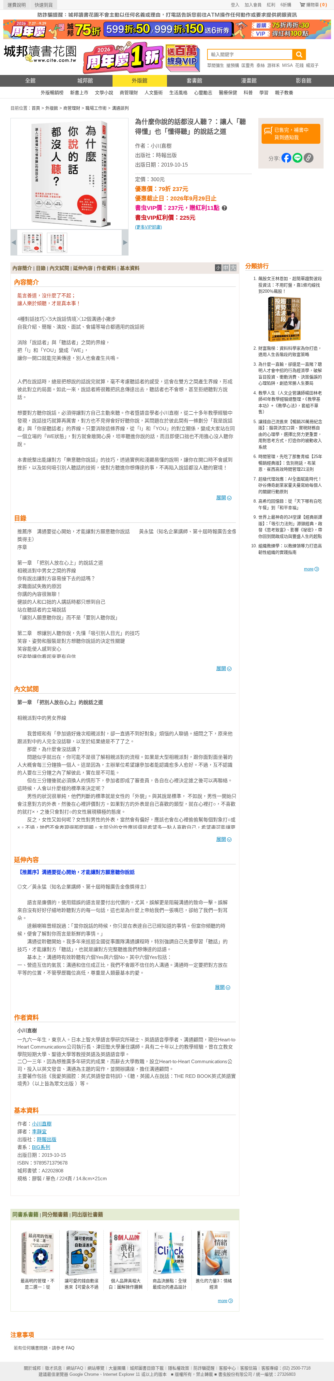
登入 (235, 4)
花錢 (299, 65)
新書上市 (79, 92)
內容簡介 (22, 268)
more (308, 568)
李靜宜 (39, 1131)
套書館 (194, 80)
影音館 (303, 80)
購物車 (316, 4)
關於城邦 (32, 1368)
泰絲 (260, 65)
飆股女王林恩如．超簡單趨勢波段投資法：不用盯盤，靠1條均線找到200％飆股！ (290, 285)
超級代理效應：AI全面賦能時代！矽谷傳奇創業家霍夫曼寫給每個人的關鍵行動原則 (290, 485)
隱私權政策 (178, 1368)
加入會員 (253, 4)
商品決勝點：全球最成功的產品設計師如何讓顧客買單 (170, 1287)
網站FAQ (74, 1368)
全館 (30, 80)
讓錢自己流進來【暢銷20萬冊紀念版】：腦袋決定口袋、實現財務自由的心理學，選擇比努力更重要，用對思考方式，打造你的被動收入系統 (290, 434)
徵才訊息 (53, 1368)
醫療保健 (228, 92)
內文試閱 (59, 268)
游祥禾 (273, 65)
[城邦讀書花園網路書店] (40, 73)
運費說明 (17, 4)
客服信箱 (248, 1368)
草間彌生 (215, 65)
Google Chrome (84, 1374)
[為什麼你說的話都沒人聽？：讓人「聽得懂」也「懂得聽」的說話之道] (32, 251)
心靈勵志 (203, 92)
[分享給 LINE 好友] (297, 158)
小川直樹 (161, 146)
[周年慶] (167, 37)
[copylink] (308, 158)
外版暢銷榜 (52, 92)
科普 (248, 92)
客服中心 (227, 1368)
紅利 (271, 4)
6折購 (286, 4)
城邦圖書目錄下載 (147, 1368)
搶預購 (232, 65)
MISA (287, 65)
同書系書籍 (25, 1214)
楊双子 (312, 65)
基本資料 (130, 268)
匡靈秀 (247, 65)
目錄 (41, 268)
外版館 (139, 80)
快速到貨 (44, 4)
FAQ (70, 1347)
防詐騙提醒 (204, 1368)
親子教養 (284, 92)
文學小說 (104, 92)
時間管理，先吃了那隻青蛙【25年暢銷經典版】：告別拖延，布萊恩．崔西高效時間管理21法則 (290, 463)
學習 (263, 92)
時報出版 (166, 155)
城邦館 (85, 80)
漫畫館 (249, 80)
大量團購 (117, 1368)
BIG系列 (41, 1147)
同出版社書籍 (87, 1214)
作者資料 (106, 268)
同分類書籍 (55, 1214)
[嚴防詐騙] (167, 18)
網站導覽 (95, 1368)
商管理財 (129, 92)
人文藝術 (153, 92)
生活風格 (178, 92)
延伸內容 (83, 268)
